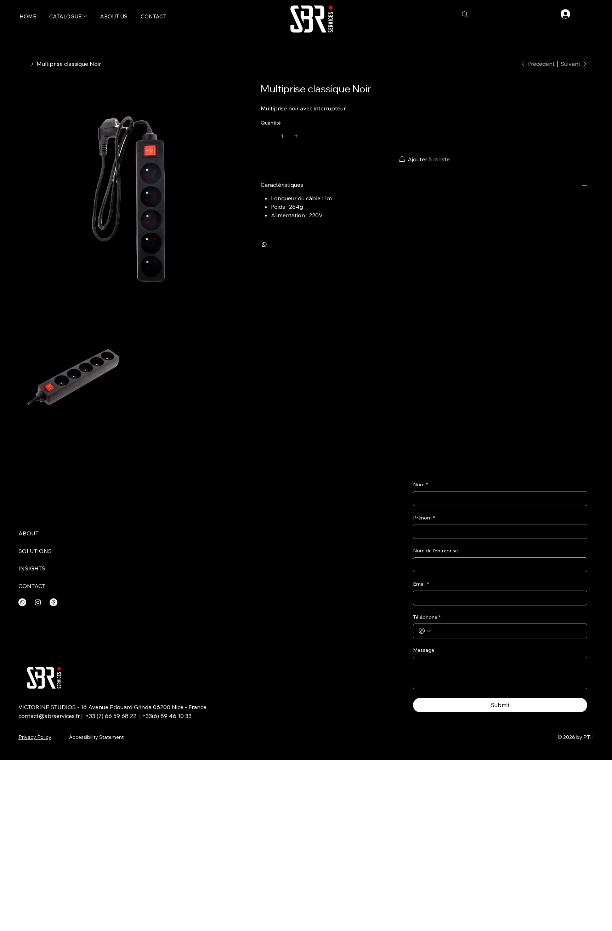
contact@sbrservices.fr (49, 715)
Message (423, 650)
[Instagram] (38, 602)
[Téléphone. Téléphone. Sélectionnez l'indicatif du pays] (425, 631)
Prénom (424, 518)
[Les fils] (53, 602)
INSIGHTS (31, 568)
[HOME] (25, 63)
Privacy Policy (34, 737)
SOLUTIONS (35, 550)
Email (421, 584)
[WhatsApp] (264, 244)
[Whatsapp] (22, 602)
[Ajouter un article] (296, 136)
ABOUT (28, 533)
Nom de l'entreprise (435, 550)
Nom (420, 484)
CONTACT (31, 586)
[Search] (465, 14)
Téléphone (427, 617)
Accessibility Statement (96, 737)
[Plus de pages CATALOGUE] (85, 16)
